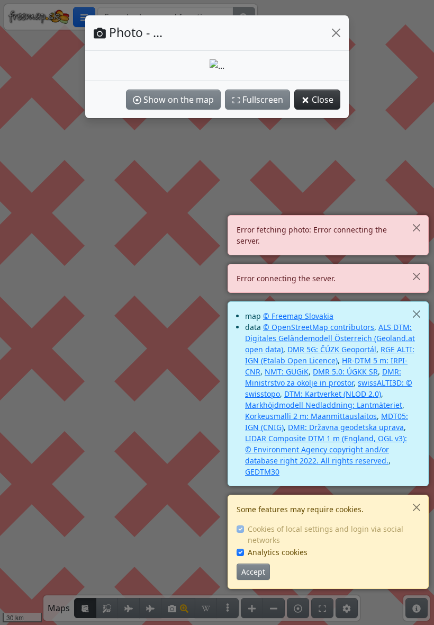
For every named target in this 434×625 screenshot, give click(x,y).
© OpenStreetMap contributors (318, 327)
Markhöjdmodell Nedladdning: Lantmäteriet (323, 405)
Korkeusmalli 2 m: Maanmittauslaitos (311, 416)
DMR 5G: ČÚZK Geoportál (331, 349)
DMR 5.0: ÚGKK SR (345, 372)
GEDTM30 (262, 472)
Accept (253, 572)
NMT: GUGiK (287, 372)
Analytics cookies (278, 552)
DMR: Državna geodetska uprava (346, 427)
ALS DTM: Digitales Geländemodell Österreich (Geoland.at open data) (330, 338)
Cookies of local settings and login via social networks (325, 534)
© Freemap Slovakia (298, 316)
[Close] (416, 227)
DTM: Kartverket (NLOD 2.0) (332, 394)
